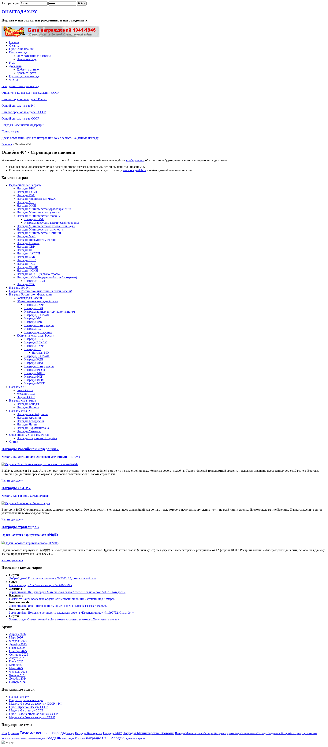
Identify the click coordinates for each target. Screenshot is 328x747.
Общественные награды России (37, 301)
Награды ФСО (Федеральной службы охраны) (47, 277)
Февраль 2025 (18, 671)
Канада (70, 733)
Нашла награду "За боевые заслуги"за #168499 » (40, 585)
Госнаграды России (29, 297)
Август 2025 (17, 658)
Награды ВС (32, 349)
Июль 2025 (16, 661)
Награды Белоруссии (30, 421)
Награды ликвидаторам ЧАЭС (36, 198)
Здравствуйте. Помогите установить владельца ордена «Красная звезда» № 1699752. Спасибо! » (71, 612)
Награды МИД (26, 205)
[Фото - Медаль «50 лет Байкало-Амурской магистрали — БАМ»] (40, 464)
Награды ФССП (34, 383)
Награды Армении (29, 417)
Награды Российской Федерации (23, 125)
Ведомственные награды (25, 185)
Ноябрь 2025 (17, 647)
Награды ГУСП (27, 191)
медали (41, 738)
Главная (14, 42)
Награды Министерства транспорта (40, 229)
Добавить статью (28, 69)
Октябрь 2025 (18, 651)
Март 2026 (16, 637)
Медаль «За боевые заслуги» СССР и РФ (35, 703)
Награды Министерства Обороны (39, 215)
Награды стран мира (22, 400)
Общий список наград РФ (18, 105)
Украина (6, 738)
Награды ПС (32, 328)
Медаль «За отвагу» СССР (26, 710)
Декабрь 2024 (18, 678)
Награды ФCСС (27, 250)
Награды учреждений (38, 332)
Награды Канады (28, 404)
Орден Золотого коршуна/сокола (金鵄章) (30, 534)
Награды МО (32, 318)
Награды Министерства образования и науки (46, 226)
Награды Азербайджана (32, 414)
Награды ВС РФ (19, 287)
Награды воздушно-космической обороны (51, 222)
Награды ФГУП (34, 369)
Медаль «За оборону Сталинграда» (25, 495)
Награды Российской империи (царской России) (40, 291)
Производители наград (24, 76)
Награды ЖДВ (33, 359)
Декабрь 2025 (18, 644)
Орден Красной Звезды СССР (28, 707)
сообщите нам (135, 160)
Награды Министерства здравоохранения (44, 209)
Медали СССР (26, 393)
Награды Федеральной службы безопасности (235, 733)
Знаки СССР (25, 390)
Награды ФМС (26, 256)
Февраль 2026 (18, 640)
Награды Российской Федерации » (30, 449)
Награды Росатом (28, 243)
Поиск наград (18, 52)
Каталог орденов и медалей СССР (24, 112)
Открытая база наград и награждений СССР (30, 92)
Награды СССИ (34, 280)
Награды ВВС (26, 188)
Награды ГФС (26, 195)
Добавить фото (26, 72)
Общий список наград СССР (20, 118)
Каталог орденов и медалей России (24, 99)
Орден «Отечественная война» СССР (33, 713)
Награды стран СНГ (22, 410)
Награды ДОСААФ (37, 315)
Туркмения (309, 733)
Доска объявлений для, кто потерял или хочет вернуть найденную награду (50, 137)
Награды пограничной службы (37, 438)
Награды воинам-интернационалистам (49, 311)
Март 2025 (16, 668)
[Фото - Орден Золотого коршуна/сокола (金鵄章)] (30, 543)
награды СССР (99, 738)
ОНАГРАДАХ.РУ (19, 11)
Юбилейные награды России (35, 335)
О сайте (14, 45)
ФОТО (13, 79)
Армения (13, 733)
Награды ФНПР (34, 373)
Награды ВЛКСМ (35, 342)
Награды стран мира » (20, 527)
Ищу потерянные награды (34, 55)
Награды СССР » (16, 488)
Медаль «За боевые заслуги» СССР (32, 717)
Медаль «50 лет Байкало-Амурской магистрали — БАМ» (41, 456)
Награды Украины (29, 431)
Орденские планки (21, 49)
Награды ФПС (26, 260)
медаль (54, 737)
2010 (4, 733)
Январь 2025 (17, 675)
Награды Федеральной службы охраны (279, 733)
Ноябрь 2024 (17, 682)
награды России (73, 738)
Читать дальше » (12, 480)
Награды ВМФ (34, 219)
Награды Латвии (28, 424)
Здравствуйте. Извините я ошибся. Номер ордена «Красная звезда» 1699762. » (59, 605)
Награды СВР (26, 246)
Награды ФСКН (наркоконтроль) (38, 274)
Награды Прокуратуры (39, 325)
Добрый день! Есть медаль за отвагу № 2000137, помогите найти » (52, 578)
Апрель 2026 (17, 634)
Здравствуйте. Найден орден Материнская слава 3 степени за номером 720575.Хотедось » (67, 592)
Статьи (13, 441)
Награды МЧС (26, 236)
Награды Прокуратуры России (37, 239)
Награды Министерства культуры (38, 212)
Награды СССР (19, 386)
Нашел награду (26, 59)
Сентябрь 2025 (18, 654)
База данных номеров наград (20, 86)
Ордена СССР (26, 397)
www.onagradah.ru (134, 170)
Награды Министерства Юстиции (39, 232)
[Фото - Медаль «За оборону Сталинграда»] (26, 503)
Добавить (15, 66)
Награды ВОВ (33, 308)
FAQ (12, 62)
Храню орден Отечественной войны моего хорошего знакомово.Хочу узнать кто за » (64, 619)
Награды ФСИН (27, 270)
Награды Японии (28, 407)
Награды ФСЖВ (27, 267)
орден (119, 738)
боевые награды (28, 739)
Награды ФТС (26, 284)
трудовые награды (134, 738)
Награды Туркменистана (33, 427)
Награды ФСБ (26, 263)
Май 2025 (15, 664)
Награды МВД (26, 202)
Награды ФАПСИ (28, 253)
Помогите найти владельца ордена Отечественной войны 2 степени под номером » (63, 598)
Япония (16, 738)
